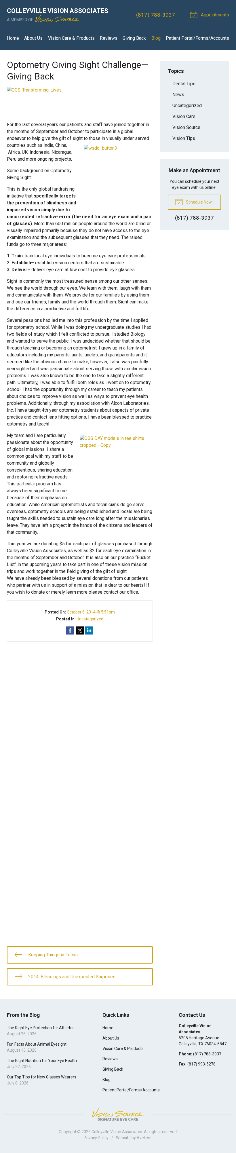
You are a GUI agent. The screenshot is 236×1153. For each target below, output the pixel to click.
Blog (156, 38)
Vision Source (186, 127)
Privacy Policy (96, 1137)
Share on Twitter (80, 630)
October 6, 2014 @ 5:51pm (91, 612)
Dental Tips (183, 83)
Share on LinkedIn (89, 630)
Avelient (144, 1137)
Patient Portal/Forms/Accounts (197, 38)
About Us (33, 38)
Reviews (108, 38)
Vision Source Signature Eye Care (118, 1114)
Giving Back (134, 38)
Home (13, 38)
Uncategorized (90, 619)
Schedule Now (198, 202)
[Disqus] (80, 714)
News (178, 94)
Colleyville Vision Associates (117, 1131)
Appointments (214, 15)
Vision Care (183, 116)
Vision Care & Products (71, 38)
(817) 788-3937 (155, 15)
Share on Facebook (70, 630)
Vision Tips (183, 138)
